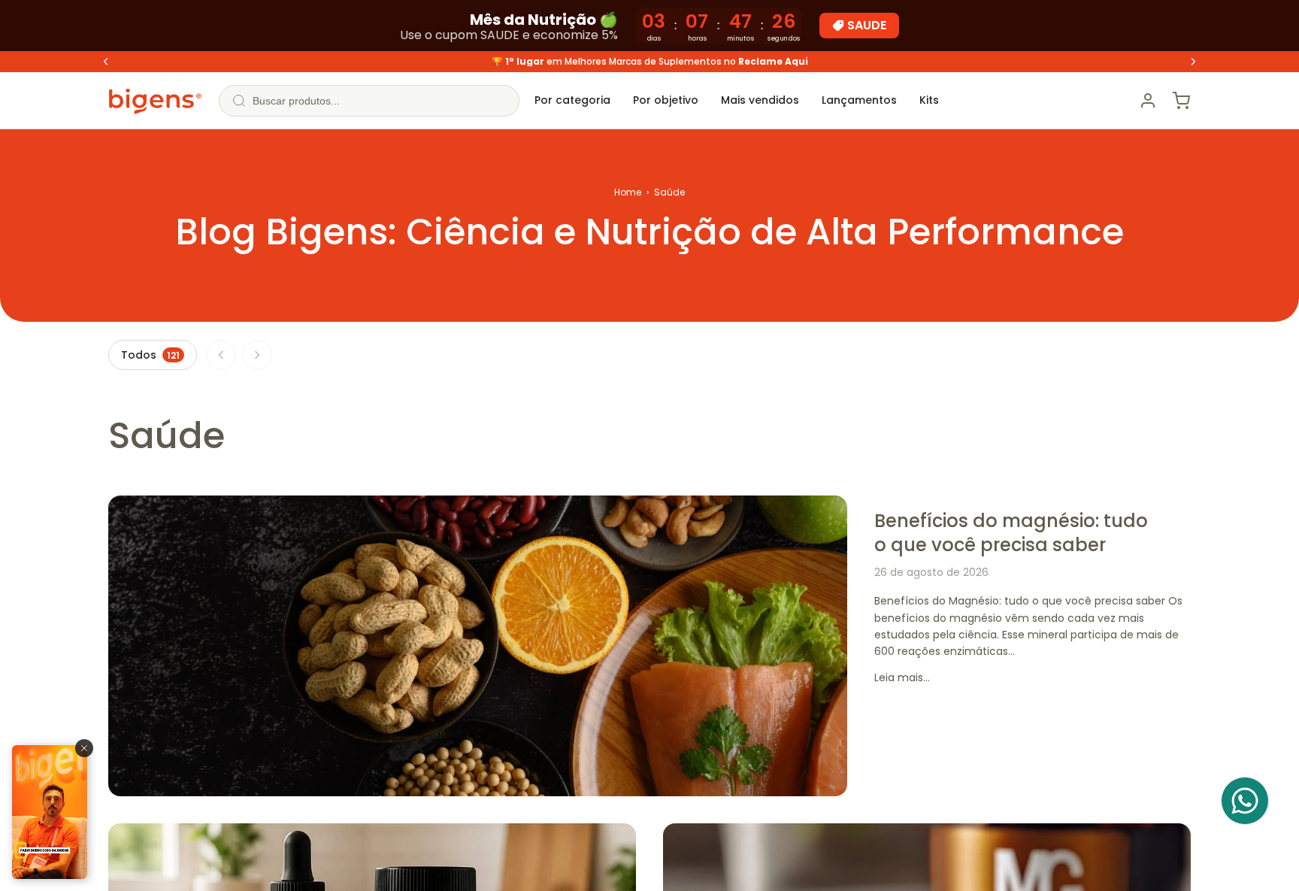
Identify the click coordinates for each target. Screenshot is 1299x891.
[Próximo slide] (1193, 61)
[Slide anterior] (106, 61)
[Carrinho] (1181, 100)
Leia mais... (902, 677)
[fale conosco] (1245, 801)
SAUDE (866, 25)
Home (627, 192)
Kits (929, 100)
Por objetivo (665, 100)
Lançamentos (859, 100)
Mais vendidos (760, 100)
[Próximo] (257, 355)
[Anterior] (221, 355)
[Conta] (1147, 100)
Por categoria (572, 100)
